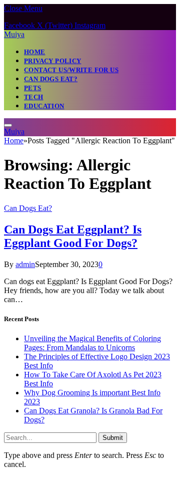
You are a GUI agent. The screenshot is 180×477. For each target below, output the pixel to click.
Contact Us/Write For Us (71, 70)
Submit (112, 437)
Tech (34, 97)
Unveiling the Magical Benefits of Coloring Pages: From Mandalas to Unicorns (92, 343)
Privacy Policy (52, 61)
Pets (33, 88)
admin (25, 264)
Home (35, 52)
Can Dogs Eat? (51, 79)
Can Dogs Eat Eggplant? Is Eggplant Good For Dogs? (73, 236)
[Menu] (8, 125)
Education (44, 106)
